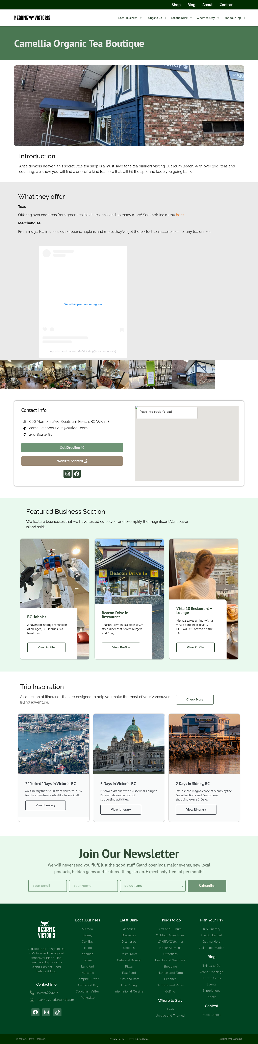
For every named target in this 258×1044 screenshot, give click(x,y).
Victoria (87, 929)
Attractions (170, 954)
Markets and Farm (170, 972)
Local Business (127, 18)
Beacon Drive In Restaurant (115, 614)
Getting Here (211, 941)
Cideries (129, 947)
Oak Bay (88, 941)
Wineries (129, 929)
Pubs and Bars (129, 979)
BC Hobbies (36, 616)
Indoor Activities (170, 947)
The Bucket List (211, 935)
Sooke (87, 960)
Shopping (170, 966)
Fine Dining (129, 985)
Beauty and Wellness (170, 960)
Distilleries (129, 941)
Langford (87, 966)
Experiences (211, 990)
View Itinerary (45, 805)
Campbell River (88, 979)
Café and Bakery (129, 960)
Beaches (170, 979)
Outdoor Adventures (170, 935)
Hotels (170, 1009)
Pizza (129, 966)
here (180, 215)
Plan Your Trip (232, 18)
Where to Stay (206, 18)
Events (211, 984)
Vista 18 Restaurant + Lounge (194, 610)
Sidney (88, 935)
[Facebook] (77, 474)
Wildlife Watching (170, 941)
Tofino (88, 947)
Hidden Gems (211, 978)
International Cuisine (129, 991)
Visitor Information (211, 947)
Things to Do (154, 18)
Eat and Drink (179, 18)
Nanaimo (87, 972)
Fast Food (129, 972)
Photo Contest (212, 1014)
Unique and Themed (170, 1015)
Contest (211, 1006)
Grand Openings (211, 972)
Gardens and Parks (170, 985)
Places (211, 997)
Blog (211, 957)
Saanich (87, 954)
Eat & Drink (129, 920)
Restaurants (129, 954)
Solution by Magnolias (230, 1039)
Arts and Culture (170, 929)
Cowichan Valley (88, 991)
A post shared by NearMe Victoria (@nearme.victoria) (83, 351)
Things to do (170, 920)
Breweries (129, 935)
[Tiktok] (57, 1012)
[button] (72, 461)
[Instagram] (67, 474)
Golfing (170, 991)
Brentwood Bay (88, 985)
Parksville (88, 997)
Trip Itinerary (211, 929)
